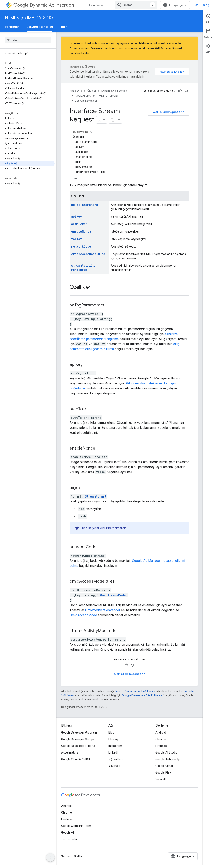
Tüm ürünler (69, 839)
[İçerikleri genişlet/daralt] (91, 131)
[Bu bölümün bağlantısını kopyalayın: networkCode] (101, 547)
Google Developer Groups (77, 739)
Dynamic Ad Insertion (52, 5)
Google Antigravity (167, 759)
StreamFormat (95, 496)
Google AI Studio (166, 752)
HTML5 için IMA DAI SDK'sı (30, 17)
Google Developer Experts (78, 746)
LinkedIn (113, 752)
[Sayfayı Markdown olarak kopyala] (112, 119)
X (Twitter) (115, 759)
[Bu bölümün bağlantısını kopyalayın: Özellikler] (95, 287)
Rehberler (12, 27)
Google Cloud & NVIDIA (76, 759)
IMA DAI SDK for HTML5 (89, 95)
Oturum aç (202, 5)
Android (160, 732)
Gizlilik (78, 856)
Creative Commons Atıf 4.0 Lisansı (135, 691)
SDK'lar (114, 95)
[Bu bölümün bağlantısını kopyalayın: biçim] (85, 487)
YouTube (114, 766)
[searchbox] (28, 40)
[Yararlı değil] (186, 91)
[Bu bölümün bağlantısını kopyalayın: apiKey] (88, 364)
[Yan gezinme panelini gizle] (50, 857)
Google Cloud (164, 766)
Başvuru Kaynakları (40, 27)
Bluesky (113, 739)
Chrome (160, 739)
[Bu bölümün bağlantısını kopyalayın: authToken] (95, 409)
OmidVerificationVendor (102, 610)
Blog (111, 732)
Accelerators (69, 752)
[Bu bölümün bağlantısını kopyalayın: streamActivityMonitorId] (122, 631)
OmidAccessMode (113, 595)
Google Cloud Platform (76, 826)
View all (160, 779)
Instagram (115, 746)
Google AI (67, 832)
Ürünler (91, 90)
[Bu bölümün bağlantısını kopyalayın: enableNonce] (100, 448)
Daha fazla (95, 5)
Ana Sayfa (76, 90)
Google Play (163, 772)
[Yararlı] (180, 91)
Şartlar (65, 856)
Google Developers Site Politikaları (142, 695)
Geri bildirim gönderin (168, 112)
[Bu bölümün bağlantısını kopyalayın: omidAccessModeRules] (120, 581)
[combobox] (136, 5)
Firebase (161, 746)
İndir (63, 27)
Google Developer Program (79, 732)
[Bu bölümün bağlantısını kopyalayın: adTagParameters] (109, 305)
